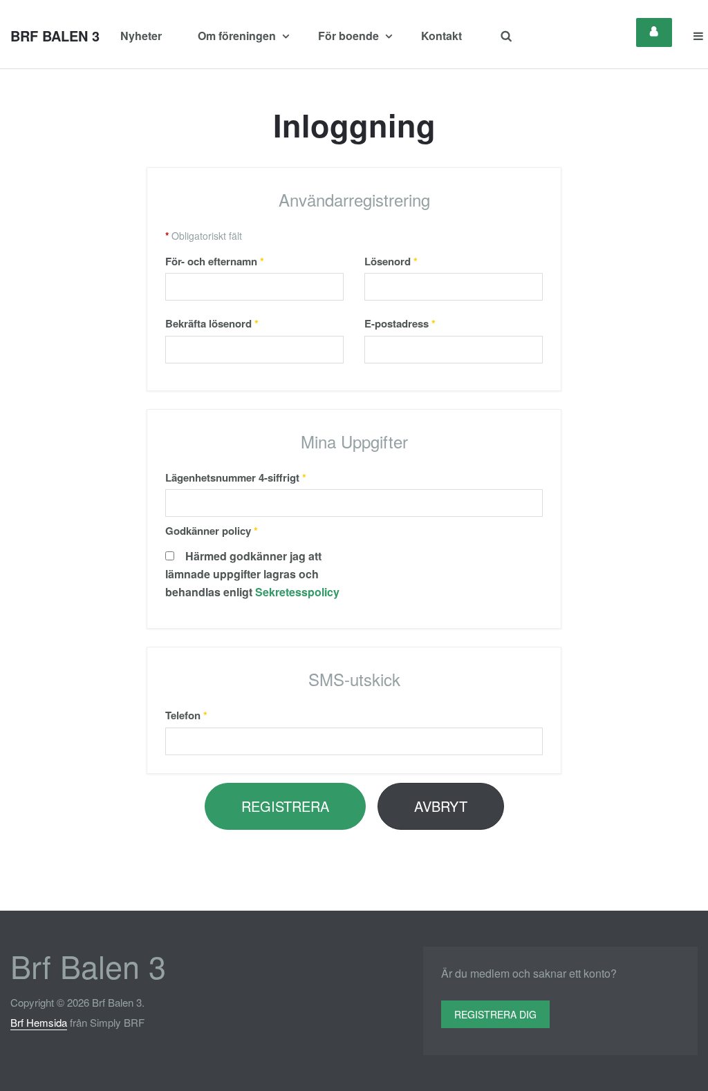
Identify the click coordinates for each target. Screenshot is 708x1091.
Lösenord (391, 261)
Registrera (285, 806)
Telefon (186, 715)
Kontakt (441, 36)
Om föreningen (238, 36)
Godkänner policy (211, 530)
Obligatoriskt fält (203, 236)
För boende (350, 36)
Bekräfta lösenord (212, 323)
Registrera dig (495, 1014)
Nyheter (141, 36)
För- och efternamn (214, 261)
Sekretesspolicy (297, 592)
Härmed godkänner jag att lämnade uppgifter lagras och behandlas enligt (252, 574)
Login (654, 32)
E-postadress (400, 323)
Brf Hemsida (38, 1022)
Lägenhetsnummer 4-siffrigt (235, 477)
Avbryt (440, 806)
